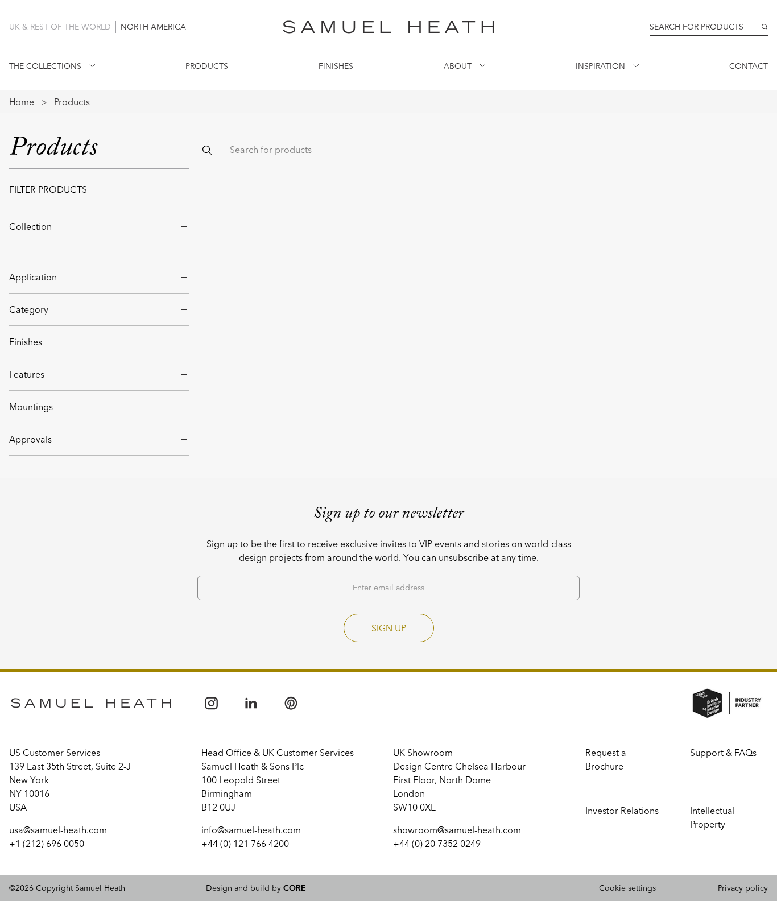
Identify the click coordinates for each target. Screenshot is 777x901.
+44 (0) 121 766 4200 (245, 843)
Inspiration (600, 66)
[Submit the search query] (207, 150)
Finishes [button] (25, 342)
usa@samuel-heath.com (58, 830)
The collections (45, 66)
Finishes (336, 66)
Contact (748, 66)
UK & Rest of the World (60, 27)
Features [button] (26, 374)
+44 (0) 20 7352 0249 (437, 843)
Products (206, 66)
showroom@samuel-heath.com (457, 830)
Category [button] (28, 309)
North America (153, 27)
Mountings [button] (31, 406)
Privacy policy (743, 888)
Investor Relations (622, 810)
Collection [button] (30, 226)
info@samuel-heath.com (251, 830)
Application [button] (33, 277)
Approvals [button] (30, 439)
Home (21, 102)
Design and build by (255, 888)
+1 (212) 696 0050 (46, 843)
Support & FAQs (723, 752)
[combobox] (709, 27)
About (458, 66)
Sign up (388, 628)
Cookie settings (627, 888)
